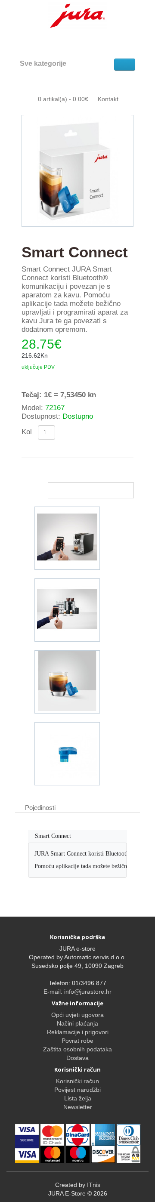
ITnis (93, 1184)
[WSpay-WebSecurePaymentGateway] (27, 1134)
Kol (27, 432)
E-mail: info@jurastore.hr (77, 991)
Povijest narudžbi (77, 1089)
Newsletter (77, 1106)
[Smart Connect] (77, 171)
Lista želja (77, 1098)
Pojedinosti (40, 807)
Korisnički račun (77, 1081)
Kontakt (108, 99)
